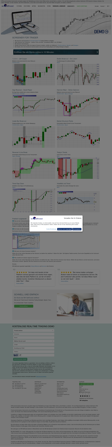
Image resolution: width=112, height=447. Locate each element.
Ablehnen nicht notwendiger (64, 229)
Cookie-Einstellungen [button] (51, 229)
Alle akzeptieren (77, 229)
